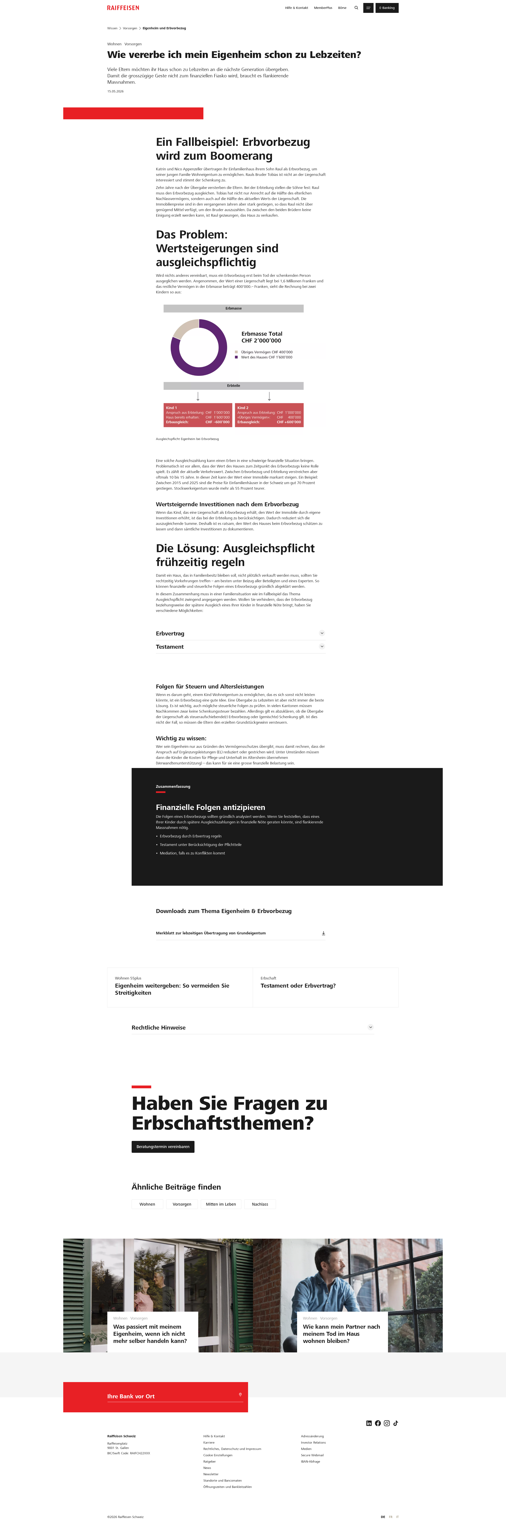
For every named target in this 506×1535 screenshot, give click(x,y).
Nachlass (260, 1204)
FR (390, 1517)
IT (397, 1517)
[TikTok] (396, 1423)
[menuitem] (297, 8)
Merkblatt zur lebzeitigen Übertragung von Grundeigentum (211, 933)
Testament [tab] (170, 646)
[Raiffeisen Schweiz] (123, 8)
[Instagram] (387, 1423)
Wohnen (147, 1204)
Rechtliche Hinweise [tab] (159, 1027)
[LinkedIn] (369, 1423)
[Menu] (368, 8)
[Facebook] (378, 1423)
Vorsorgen (182, 1204)
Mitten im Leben (221, 1204)
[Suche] (356, 8)
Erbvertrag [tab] (170, 633)
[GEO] (240, 1395)
